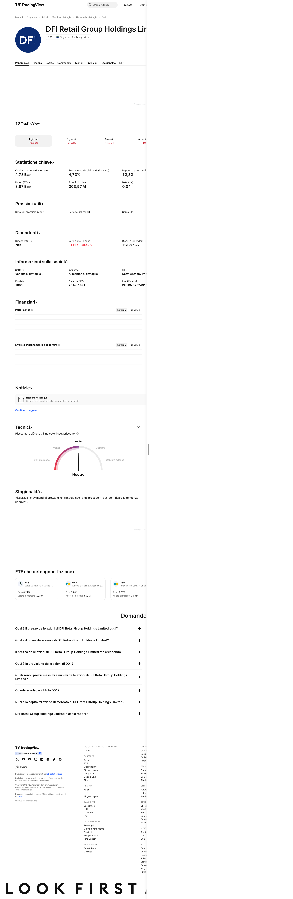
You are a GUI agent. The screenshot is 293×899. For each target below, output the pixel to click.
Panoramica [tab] (22, 62)
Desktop (88, 851)
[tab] (121, 310)
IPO (86, 816)
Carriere (145, 819)
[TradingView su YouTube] (29, 759)
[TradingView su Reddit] (60, 759)
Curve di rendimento (94, 828)
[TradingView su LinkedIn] (42, 759)
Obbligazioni (90, 766)
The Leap (145, 780)
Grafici (87, 750)
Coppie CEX (90, 773)
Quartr (20, 796)
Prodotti (127, 4)
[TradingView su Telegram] (48, 759)
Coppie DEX (90, 776)
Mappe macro (91, 835)
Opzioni (88, 832)
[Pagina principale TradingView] (29, 5)
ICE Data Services (54, 774)
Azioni (87, 760)
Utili (86, 809)
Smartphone (90, 848)
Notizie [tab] (49, 62)
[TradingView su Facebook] (23, 759)
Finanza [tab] (37, 62)
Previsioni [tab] (92, 62)
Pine (86, 780)
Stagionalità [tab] (109, 62)
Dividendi (88, 812)
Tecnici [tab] (79, 62)
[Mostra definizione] (49, 170)
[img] (85, 37)
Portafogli (89, 825)
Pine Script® (90, 838)
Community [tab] (64, 62)
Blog (143, 812)
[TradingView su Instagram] (36, 759)
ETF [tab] (121, 62)
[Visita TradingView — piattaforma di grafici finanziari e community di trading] (27, 123)
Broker (144, 773)
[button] (134, 5)
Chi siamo (145, 805)
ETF (86, 763)
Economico (89, 805)
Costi (143, 754)
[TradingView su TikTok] (54, 759)
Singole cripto (91, 770)
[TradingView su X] (17, 759)
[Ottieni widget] (139, 427)
